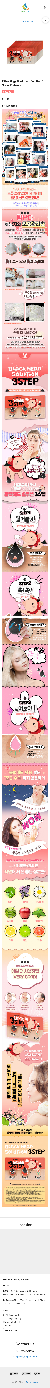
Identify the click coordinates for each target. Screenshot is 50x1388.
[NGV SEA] (25, 7)
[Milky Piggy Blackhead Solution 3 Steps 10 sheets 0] (25, 52)
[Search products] (45, 20)
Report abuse (32, 1382)
